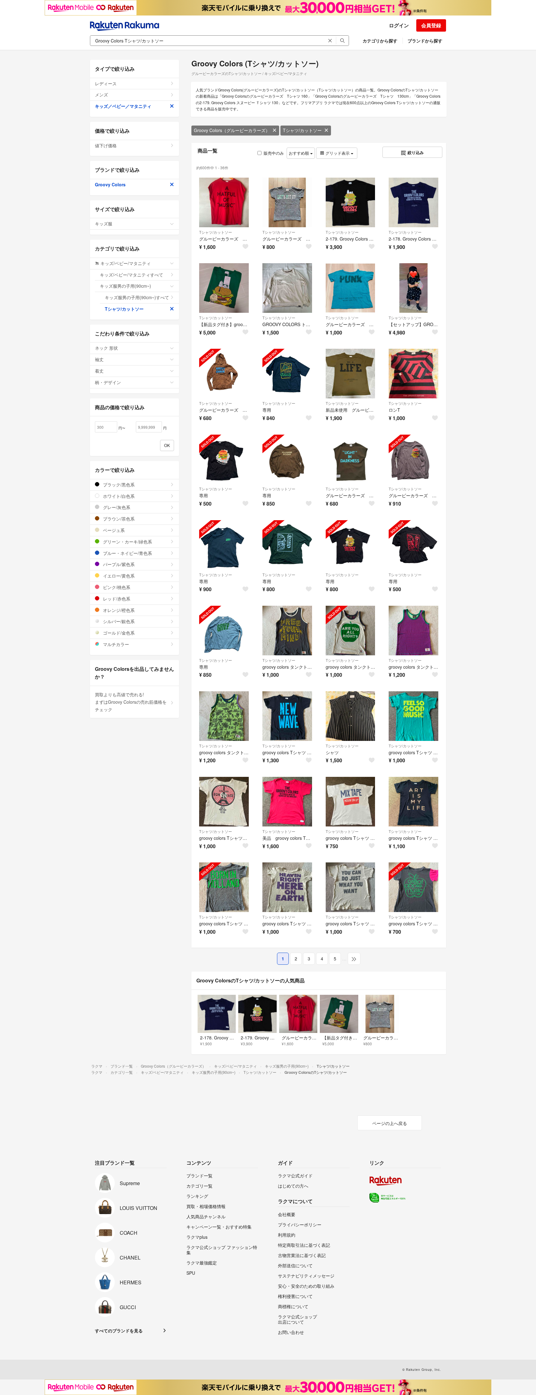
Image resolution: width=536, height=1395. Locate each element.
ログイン (399, 25)
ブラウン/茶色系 (118, 519)
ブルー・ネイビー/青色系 (127, 553)
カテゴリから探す (380, 41)
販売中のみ (274, 153)
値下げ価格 (106, 145)
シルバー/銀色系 (118, 621)
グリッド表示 (337, 153)
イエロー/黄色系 (118, 576)
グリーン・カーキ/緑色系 (127, 541)
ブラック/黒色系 (118, 484)
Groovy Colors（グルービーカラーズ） (232, 130)
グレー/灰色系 (116, 507)
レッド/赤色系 (116, 599)
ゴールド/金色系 (118, 633)
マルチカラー (115, 644)
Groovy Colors (110, 184)
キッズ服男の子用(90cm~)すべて (137, 297)
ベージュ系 (113, 530)
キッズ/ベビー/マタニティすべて (131, 275)
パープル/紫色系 (118, 564)
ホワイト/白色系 (118, 496)
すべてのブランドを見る (119, 1330)
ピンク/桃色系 (116, 587)
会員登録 (431, 25)
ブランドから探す (425, 41)
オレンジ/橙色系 (118, 610)
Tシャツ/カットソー (302, 130)
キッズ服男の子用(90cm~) (125, 286)
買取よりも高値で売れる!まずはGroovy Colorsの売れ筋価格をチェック (131, 701)
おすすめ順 (299, 153)
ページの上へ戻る (389, 1123)
